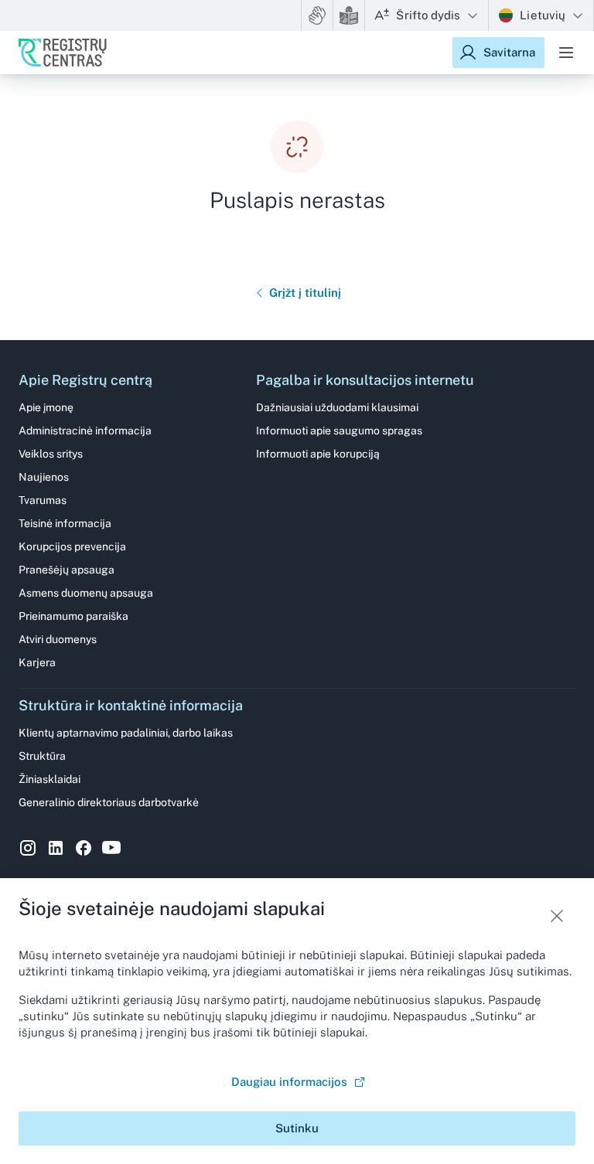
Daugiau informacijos (289, 1081)
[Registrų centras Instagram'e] (28, 848)
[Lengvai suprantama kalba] (348, 15)
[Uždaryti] (556, 915)
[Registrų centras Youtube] (111, 848)
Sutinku (297, 1128)
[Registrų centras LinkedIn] (55, 848)
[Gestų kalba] (317, 15)
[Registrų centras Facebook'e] (83, 848)
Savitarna (509, 52)
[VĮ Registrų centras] (63, 52)
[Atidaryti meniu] (566, 53)
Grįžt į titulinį (305, 292)
